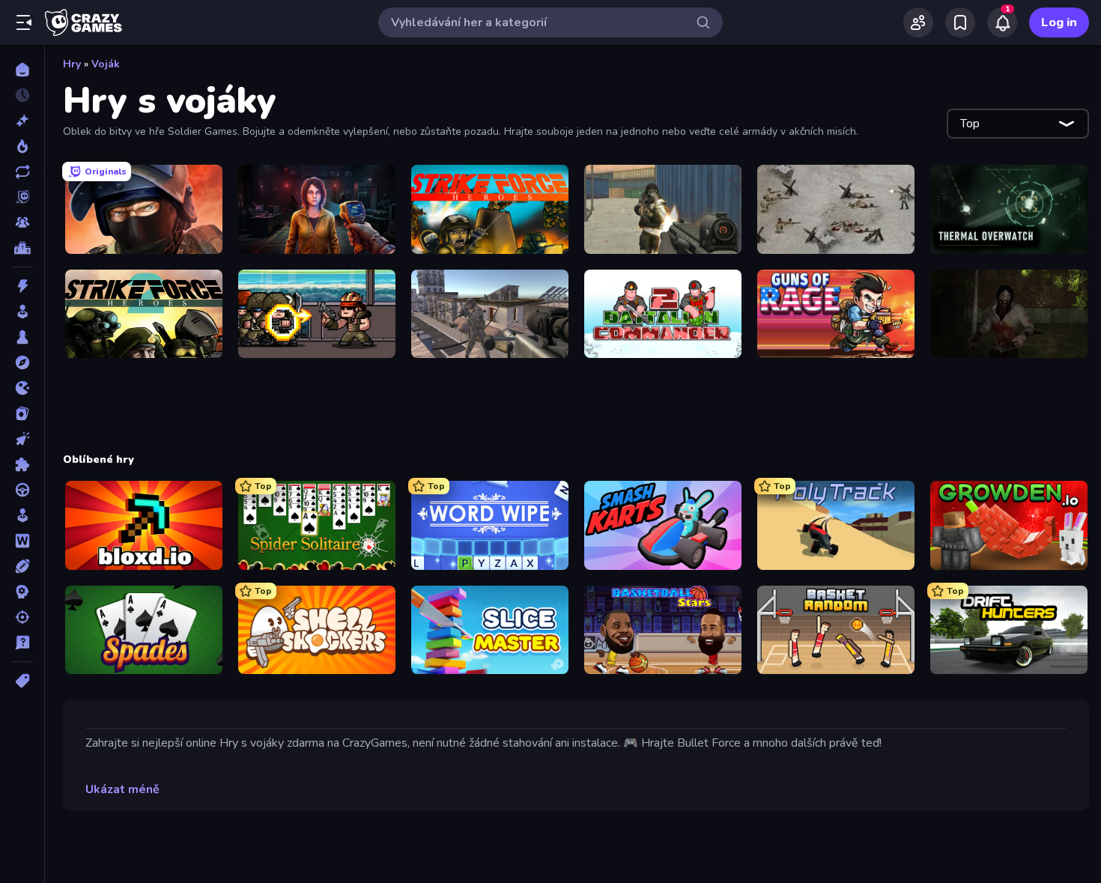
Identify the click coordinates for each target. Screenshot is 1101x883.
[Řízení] (22, 490)
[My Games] (960, 22)
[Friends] (918, 22)
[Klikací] (22, 439)
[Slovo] (22, 540)
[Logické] (22, 464)
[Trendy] (22, 146)
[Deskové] (22, 337)
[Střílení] (22, 617)
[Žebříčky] (22, 248)
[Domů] (22, 69)
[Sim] (22, 515)
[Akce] (22, 286)
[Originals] (22, 197)
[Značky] (22, 681)
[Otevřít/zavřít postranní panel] (24, 22)
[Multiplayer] (22, 222)
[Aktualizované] (22, 171)
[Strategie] (22, 591)
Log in (1059, 22)
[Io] (22, 388)
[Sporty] (22, 566)
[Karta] (22, 413)
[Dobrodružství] (22, 362)
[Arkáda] (22, 311)
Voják (105, 64)
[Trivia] (22, 642)
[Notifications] (1002, 22)
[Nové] (22, 120)
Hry (72, 64)
